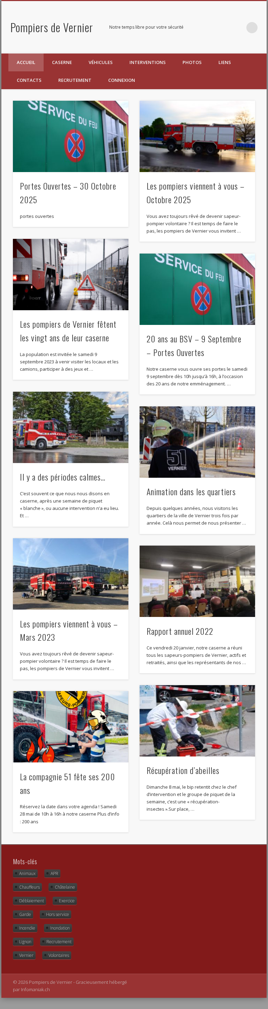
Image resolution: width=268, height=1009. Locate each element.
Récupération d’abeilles (183, 770)
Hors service (57, 914)
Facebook (223, 27)
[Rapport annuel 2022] (197, 581)
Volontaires (59, 955)
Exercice (67, 901)
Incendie (27, 928)
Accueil (26, 62)
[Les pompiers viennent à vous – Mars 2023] (70, 574)
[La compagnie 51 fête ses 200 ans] (70, 726)
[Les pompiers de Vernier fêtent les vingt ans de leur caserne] (70, 274)
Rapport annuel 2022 (180, 631)
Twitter (237, 27)
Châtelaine (65, 887)
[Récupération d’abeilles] (197, 720)
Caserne (62, 62)
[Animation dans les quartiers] (197, 442)
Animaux (27, 873)
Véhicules (101, 62)
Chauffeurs (29, 887)
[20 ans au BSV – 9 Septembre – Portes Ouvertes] (197, 289)
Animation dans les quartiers (191, 491)
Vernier (26, 955)
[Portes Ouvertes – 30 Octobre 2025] (70, 136)
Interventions (147, 62)
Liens (224, 62)
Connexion (121, 80)
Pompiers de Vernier (51, 27)
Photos (192, 62)
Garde (25, 914)
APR (54, 873)
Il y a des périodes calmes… (62, 476)
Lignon (25, 942)
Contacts (29, 80)
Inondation (60, 928)
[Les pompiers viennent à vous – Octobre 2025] (197, 136)
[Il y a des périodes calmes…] (70, 427)
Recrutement (74, 80)
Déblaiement (31, 901)
